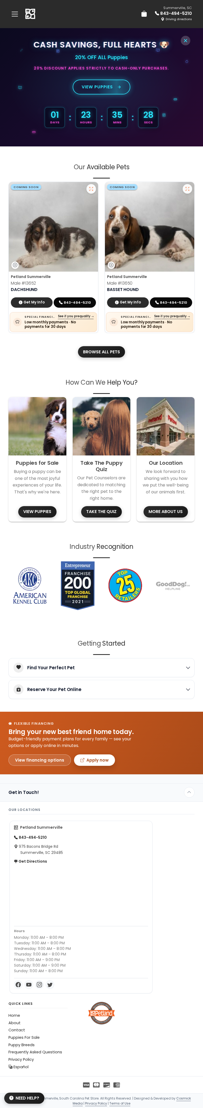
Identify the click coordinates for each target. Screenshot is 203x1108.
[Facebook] (18, 984)
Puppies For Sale (24, 1037)
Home (14, 1015)
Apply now (97, 760)
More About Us (166, 512)
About (14, 1023)
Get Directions (32, 861)
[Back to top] (189, 792)
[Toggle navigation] (14, 13)
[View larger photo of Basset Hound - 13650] (187, 189)
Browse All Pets (101, 352)
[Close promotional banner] (185, 40)
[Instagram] (39, 984)
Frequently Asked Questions (35, 1052)
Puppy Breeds (21, 1045)
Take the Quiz (101, 512)
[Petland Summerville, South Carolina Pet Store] (30, 14)
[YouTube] (29, 984)
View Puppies (97, 87)
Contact (16, 1030)
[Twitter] (50, 984)
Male (23, 283)
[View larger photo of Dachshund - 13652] (91, 189)
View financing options (39, 760)
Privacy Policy (21, 1059)
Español (20, 1067)
